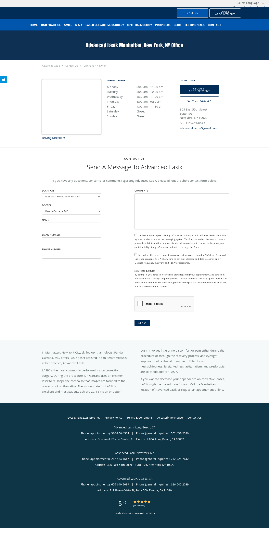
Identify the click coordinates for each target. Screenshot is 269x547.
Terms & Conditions (140, 417)
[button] (225, 12)
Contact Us (71, 65)
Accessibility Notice (170, 417)
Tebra (151, 513)
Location (48, 190)
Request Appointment (199, 90)
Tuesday (135, 92)
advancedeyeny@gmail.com (199, 128)
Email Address (51, 234)
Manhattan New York (95, 65)
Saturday (126, 111)
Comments (141, 190)
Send (142, 322)
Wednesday (135, 97)
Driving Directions (54, 138)
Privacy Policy (113, 417)
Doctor (47, 205)
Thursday (134, 101)
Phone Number (51, 249)
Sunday (126, 116)
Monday (135, 87)
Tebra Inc (94, 417)
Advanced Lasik (51, 65)
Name (45, 220)
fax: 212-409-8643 (192, 123)
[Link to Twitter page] (3, 79)
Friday (135, 106)
